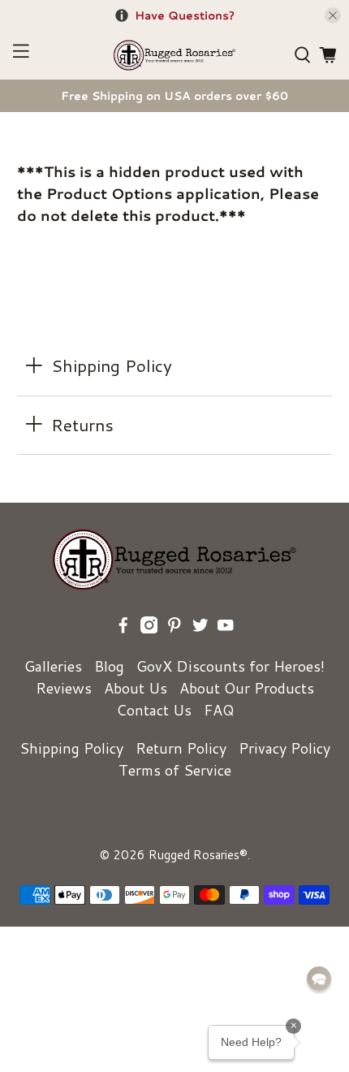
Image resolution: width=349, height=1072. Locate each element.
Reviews (64, 687)
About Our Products (246, 687)
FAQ (219, 709)
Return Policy (181, 748)
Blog (109, 665)
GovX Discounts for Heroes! (230, 665)
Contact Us (154, 709)
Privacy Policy (284, 748)
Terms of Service (174, 769)
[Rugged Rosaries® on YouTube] (226, 627)
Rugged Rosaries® (198, 854)
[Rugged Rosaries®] (175, 55)
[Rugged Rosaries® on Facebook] (123, 627)
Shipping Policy (71, 748)
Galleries (53, 665)
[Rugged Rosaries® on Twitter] (200, 627)
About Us (135, 687)
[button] (319, 978)
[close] (333, 15)
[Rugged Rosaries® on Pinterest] (174, 627)
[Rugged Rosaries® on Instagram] (149, 627)
